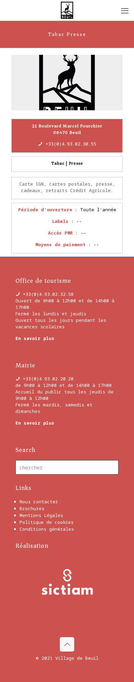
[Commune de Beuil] (67, 10)
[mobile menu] (125, 10)
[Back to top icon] (67, 644)
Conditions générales (47, 529)
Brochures (32, 508)
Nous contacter (39, 501)
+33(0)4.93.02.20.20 (48, 379)
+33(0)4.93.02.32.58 (48, 294)
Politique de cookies (47, 522)
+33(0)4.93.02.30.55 (70, 144)
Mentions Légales (41, 515)
